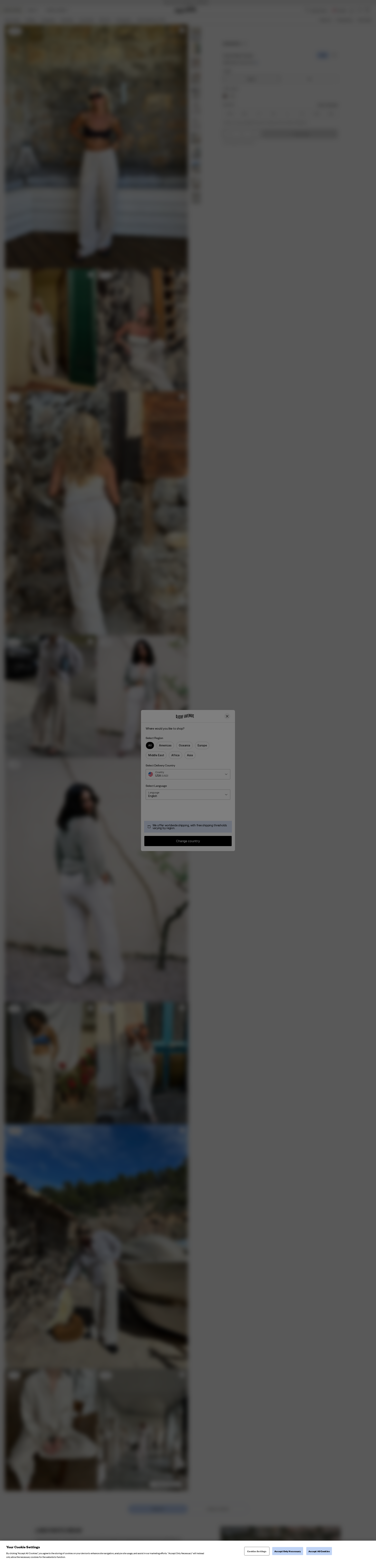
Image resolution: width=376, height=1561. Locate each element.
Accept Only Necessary (287, 1551)
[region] (188, 1551)
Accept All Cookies (319, 1551)
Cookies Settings (256, 1551)
